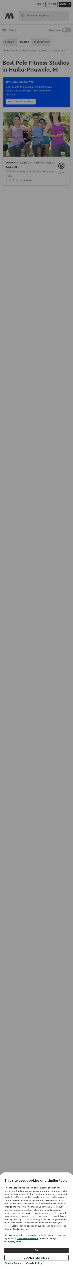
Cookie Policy (34, 1263)
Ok (37, 1250)
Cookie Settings (36, 1258)
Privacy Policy (14, 1242)
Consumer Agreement (27, 1239)
